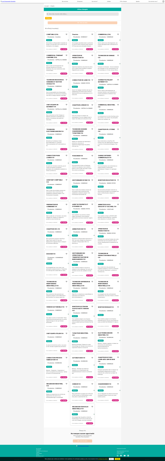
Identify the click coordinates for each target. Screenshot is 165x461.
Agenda (137, 1)
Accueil (46, 6)
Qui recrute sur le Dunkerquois (42, 451)
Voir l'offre (64, 49)
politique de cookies (103, 459)
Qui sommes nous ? (153, 1)
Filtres (48, 18)
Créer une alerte (83, 22)
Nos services (65, 1)
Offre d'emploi (123, 1)
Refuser (111, 458)
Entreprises (80, 1)
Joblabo (109, 1)
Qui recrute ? (95, 1)
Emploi (52, 6)
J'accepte (117, 458)
